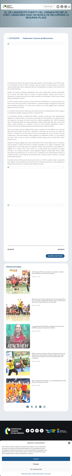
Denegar (36, 464)
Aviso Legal (48, 473)
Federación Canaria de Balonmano (38, 38)
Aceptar (36, 459)
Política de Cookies (26, 473)
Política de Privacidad (38, 473)
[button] (69, 443)
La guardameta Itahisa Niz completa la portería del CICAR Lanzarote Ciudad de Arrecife (48, 327)
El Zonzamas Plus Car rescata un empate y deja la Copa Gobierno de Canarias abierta (48, 272)
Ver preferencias (36, 469)
